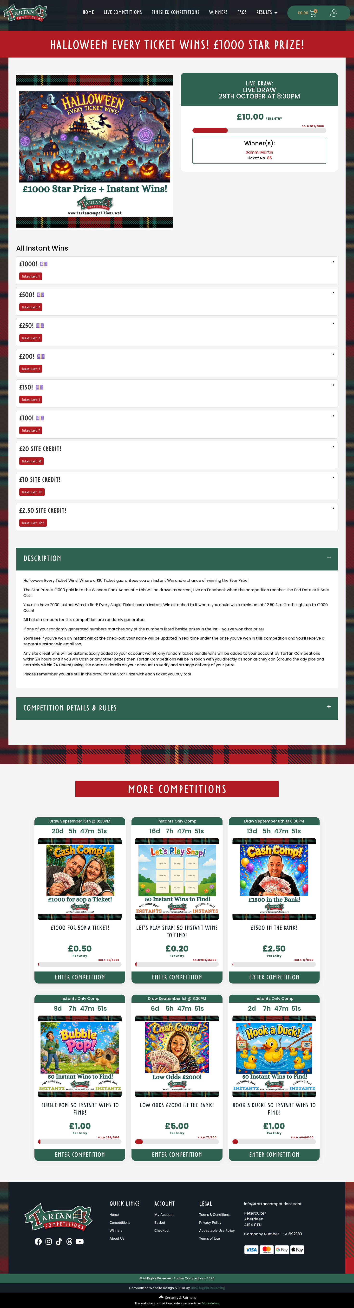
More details (211, 1303)
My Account (164, 1214)
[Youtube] (79, 1241)
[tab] (177, 270)
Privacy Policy (210, 1222)
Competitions (120, 1222)
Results (264, 12)
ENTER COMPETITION (80, 977)
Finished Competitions (175, 12)
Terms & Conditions (214, 1214)
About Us (117, 1238)
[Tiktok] (59, 1241)
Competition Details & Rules (70, 708)
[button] (177, 559)
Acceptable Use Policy (217, 1230)
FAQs (242, 12)
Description (42, 559)
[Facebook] (38, 1241)
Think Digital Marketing (207, 1288)
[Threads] (69, 1241)
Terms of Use (209, 1238)
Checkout (162, 1230)
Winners (218, 12)
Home (88, 12)
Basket (159, 1222)
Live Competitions (123, 12)
